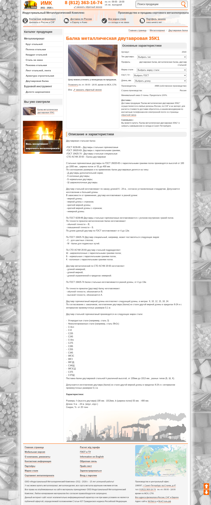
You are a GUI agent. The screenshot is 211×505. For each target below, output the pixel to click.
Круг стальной (34, 44)
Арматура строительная (40, 75)
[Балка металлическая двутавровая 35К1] (93, 75)
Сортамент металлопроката (39, 475)
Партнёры (30, 466)
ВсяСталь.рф (164, 501)
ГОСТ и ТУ (85, 452)
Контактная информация (42, 19)
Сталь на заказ (34, 60)
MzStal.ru (152, 501)
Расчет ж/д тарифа (90, 447)
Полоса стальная (36, 49)
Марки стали (31, 470)
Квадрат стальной (36, 54)
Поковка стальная (36, 65)
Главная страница (34, 447)
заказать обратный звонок (89, 7)
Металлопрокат (34, 38)
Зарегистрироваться (91, 470)
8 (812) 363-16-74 (83, 2)
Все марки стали (117, 19)
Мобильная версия (35, 452)
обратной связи (128, 115)
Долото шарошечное (38, 92)
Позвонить (73, 85)
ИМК (46, 3)
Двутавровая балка (37, 81)
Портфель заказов (156, 19)
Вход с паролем (88, 475)
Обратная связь (88, 461)
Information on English (92, 456)
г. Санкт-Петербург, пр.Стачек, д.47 (159, 485)
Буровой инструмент (38, 86)
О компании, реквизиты (37, 456)
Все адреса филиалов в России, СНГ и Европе (157, 497)
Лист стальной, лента (38, 70)
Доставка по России (81, 19)
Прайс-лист (86, 466)
